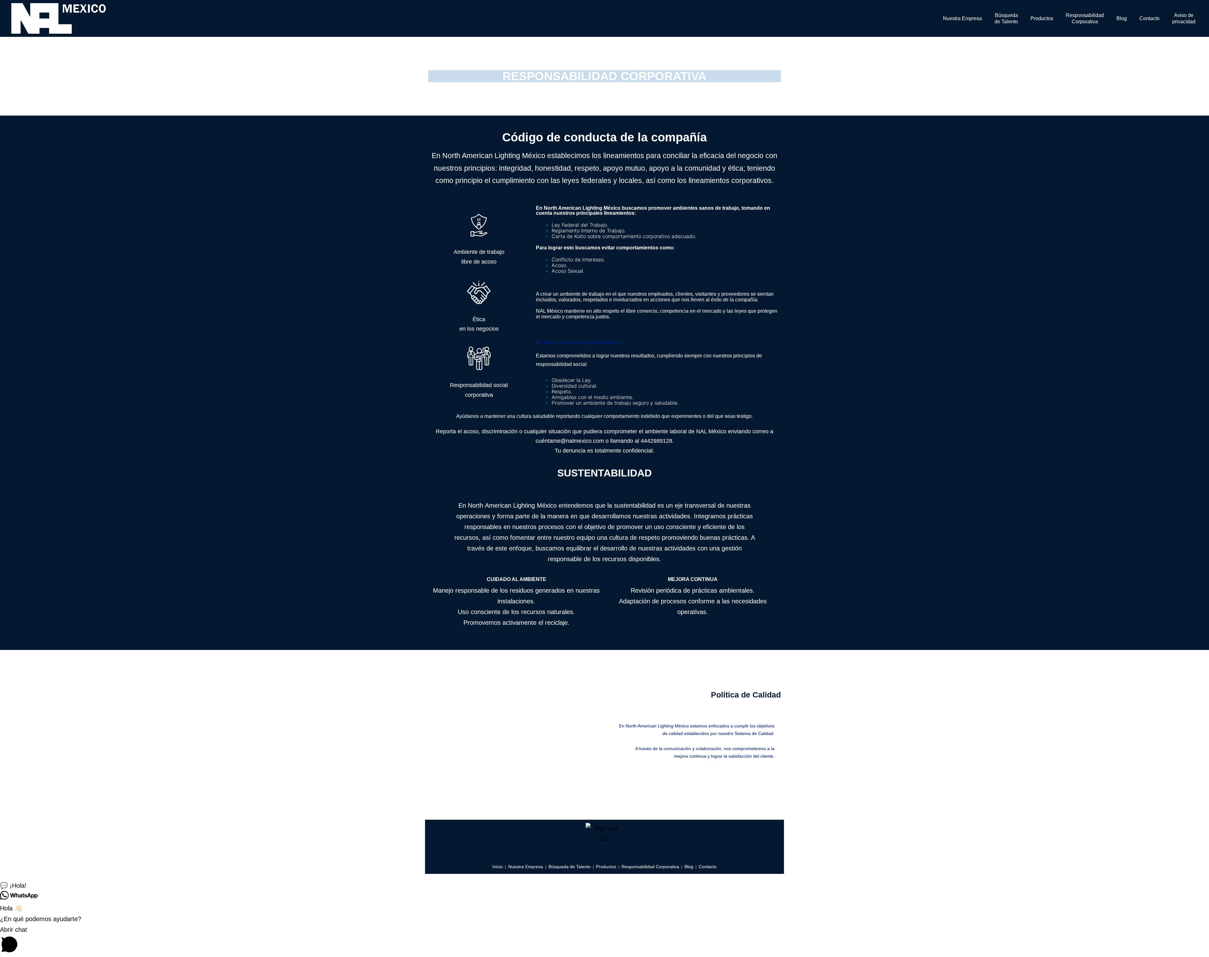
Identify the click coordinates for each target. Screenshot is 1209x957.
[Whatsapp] (621, 854)
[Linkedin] (604, 854)
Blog (1121, 18)
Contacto (1149, 18)
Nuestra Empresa (962, 18)
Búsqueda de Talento (1006, 18)
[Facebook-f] (587, 854)
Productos (1041, 18)
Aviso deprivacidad (1183, 18)
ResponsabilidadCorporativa (1085, 18)
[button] (604, 885)
